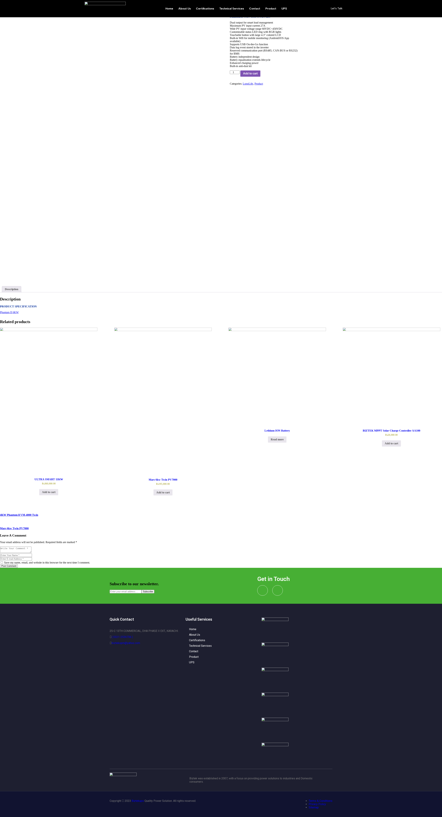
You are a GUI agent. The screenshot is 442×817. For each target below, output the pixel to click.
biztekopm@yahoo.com (126, 643)
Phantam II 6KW (9, 312)
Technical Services (231, 8)
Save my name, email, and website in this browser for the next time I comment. (46, 562)
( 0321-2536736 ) (122, 637)
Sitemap (314, 807)
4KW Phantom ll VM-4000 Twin (19, 514)
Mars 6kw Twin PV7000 (14, 528)
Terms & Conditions (320, 800)
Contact (254, 8)
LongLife (248, 83)
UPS (284, 8)
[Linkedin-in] (277, 590)
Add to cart (250, 73)
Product (270, 8)
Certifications (205, 8)
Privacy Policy (317, 804)
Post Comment (8, 566)
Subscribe (148, 591)
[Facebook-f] (262, 590)
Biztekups (138, 800)
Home (169, 8)
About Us (184, 8)
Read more (277, 439)
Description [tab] (11, 289)
